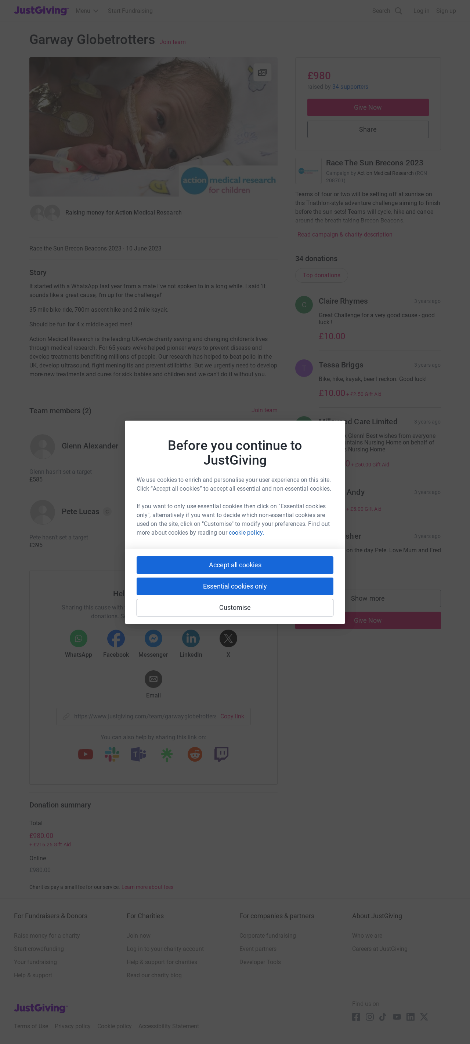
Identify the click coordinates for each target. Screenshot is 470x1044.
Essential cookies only (235, 586)
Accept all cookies (235, 565)
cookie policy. (246, 532)
